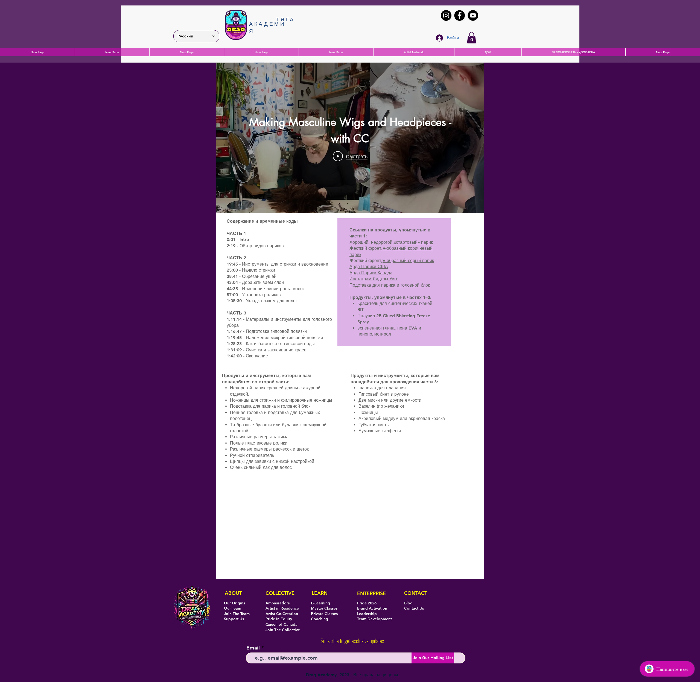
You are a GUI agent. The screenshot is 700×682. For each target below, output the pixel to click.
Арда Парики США (368, 266)
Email (253, 647)
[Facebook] (459, 15)
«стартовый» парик (413, 242)
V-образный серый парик (408, 260)
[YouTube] (473, 15)
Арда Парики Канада (370, 272)
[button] (471, 37)
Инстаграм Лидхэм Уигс (373, 278)
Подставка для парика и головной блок (389, 285)
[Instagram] (446, 15)
